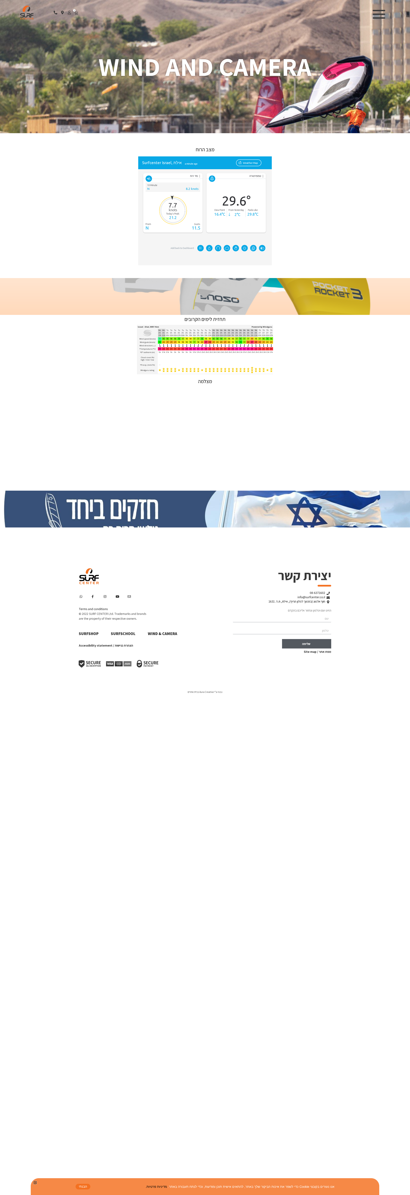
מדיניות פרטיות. (156, 1186)
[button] (35, 1182)
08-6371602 (317, 593)
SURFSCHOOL (123, 633)
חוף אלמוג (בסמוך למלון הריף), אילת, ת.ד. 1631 (297, 601)
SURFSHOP (88, 633)
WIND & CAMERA (162, 633)
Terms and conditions (93, 609)
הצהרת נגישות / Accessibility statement (106, 645)
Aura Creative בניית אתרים (201, 692)
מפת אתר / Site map (317, 652)
